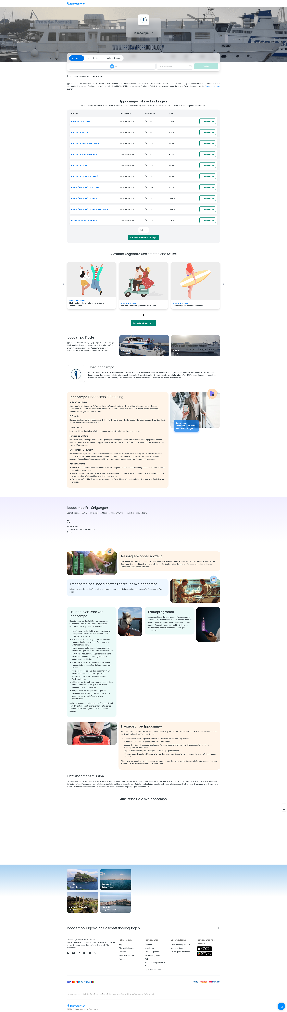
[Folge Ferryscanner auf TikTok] (79, 953)
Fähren (122, 959)
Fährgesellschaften (81, 76)
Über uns (148, 944)
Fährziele (122, 952)
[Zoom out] (284, 809)
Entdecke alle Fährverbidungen (143, 237)
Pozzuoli (106, 884)
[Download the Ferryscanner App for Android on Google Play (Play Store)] (204, 954)
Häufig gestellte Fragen (180, 952)
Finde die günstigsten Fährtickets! (188, 305)
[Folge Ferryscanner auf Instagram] (73, 953)
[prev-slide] (63, 284)
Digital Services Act (153, 969)
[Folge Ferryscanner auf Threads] (95, 953)
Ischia (72, 884)
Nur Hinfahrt (76, 58)
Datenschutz (150, 966)
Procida (106, 906)
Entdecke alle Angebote (143, 323)
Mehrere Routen (113, 58)
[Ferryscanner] (76, 3)
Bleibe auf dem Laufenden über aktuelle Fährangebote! (86, 304)
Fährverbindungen (126, 948)
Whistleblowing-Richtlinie (155, 962)
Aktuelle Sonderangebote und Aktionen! (139, 305)
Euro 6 (176, 350)
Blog (121, 944)
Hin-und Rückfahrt (94, 58)
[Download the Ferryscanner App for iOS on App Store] (204, 948)
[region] (143, 834)
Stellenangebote (152, 952)
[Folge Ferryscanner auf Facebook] (68, 953)
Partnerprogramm (152, 955)
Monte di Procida (78, 906)
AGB (146, 959)
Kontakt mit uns (177, 948)
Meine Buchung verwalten (181, 944)
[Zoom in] (284, 806)
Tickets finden (207, 121)
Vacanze (125, 350)
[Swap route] (112, 66)
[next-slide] (223, 284)
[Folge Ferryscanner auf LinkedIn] (84, 953)
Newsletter (149, 948)
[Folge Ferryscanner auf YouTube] (89, 953)
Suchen (206, 66)
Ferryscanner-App (212, 86)
